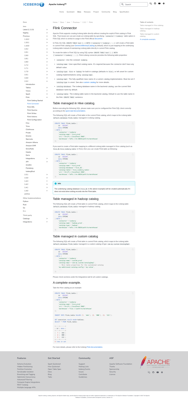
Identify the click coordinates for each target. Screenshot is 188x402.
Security (112, 372)
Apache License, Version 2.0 (104, 397)
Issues (81, 372)
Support (82, 364)
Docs (79, 12)
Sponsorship (114, 369)
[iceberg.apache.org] (151, 4)
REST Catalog (22, 385)
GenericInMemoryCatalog (84, 46)
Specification (124, 12)
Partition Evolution (24, 369)
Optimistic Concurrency (26, 377)
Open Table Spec (54, 369)
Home (61, 12)
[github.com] (155, 4)
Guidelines (83, 377)
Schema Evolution (24, 364)
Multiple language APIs (26, 387)
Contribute (83, 374)
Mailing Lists (84, 366)
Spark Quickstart (54, 364)
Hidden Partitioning (24, 366)
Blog (115, 12)
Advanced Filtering (24, 379)
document (98, 39)
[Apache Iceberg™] (34, 4)
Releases (87, 12)
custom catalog (89, 82)
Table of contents (146, 22)
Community (106, 12)
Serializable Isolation (25, 372)
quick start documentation (75, 111)
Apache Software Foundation (120, 364)
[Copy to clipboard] (132, 123)
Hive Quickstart (54, 366)
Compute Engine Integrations (28, 382)
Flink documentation (94, 347)
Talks (50, 377)
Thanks (112, 366)
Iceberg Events (84, 369)
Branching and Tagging (26, 374)
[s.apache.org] (164, 4)
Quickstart (71, 12)
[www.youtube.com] (159, 4)
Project (96, 12)
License (112, 374)
